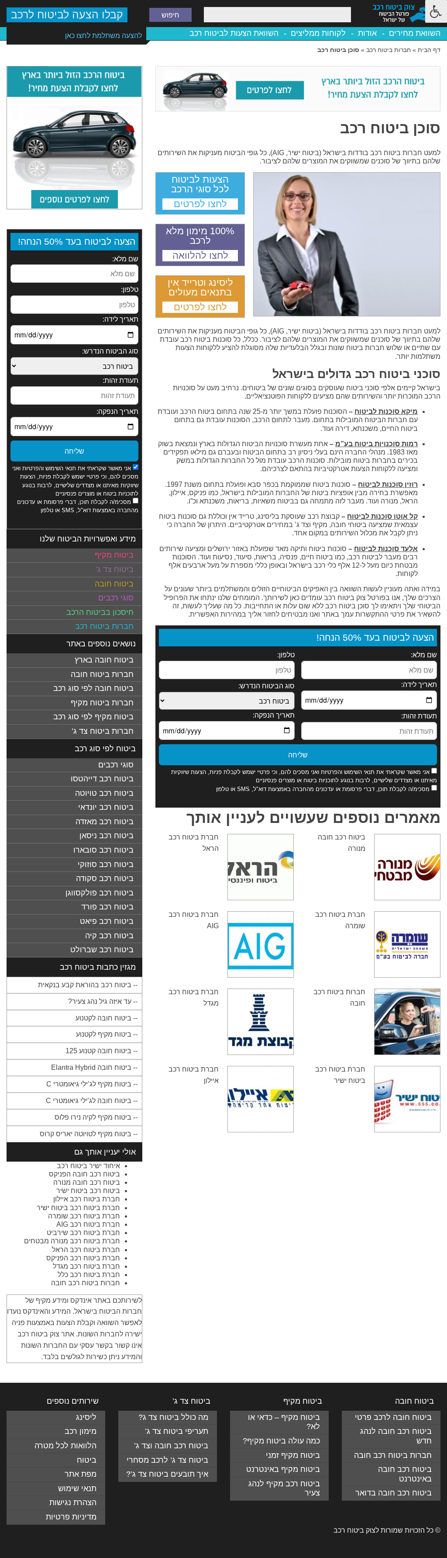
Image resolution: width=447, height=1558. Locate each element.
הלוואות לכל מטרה (65, 1445)
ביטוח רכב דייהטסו (102, 778)
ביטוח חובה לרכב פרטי (393, 1417)
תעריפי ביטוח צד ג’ (176, 1431)
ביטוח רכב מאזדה (105, 821)
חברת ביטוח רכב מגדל (86, 1266)
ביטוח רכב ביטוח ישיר (88, 1190)
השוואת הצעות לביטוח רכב (234, 33)
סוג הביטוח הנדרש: (266, 686)
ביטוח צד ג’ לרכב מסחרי (167, 1460)
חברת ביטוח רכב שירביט (83, 1232)
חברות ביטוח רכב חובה (85, 1283)
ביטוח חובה (114, 583)
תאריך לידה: (419, 684)
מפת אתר (80, 1474)
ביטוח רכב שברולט (102, 949)
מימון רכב (80, 1431)
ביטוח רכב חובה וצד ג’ (171, 1445)
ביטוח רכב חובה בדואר (393, 1493)
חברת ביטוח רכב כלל (89, 1274)
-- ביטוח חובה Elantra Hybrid (94, 1067)
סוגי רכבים (116, 597)
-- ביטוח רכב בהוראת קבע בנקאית (88, 985)
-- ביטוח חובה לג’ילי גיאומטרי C (92, 1100)
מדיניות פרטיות (71, 1517)
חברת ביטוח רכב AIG (88, 1224)
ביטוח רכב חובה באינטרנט (405, 1474)
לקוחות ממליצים (318, 33)
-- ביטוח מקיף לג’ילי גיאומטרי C (92, 1084)
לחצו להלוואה (200, 255)
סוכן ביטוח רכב (390, 128)
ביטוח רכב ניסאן (106, 835)
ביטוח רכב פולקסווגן (99, 892)
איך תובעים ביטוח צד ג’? (167, 1474)
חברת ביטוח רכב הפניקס (83, 1258)
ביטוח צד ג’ (115, 569)
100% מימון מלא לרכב (200, 236)
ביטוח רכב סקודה (105, 878)
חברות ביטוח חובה (102, 674)
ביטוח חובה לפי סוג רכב (93, 688)
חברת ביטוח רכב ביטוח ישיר (78, 1207)
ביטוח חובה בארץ (104, 660)
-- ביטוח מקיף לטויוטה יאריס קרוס (89, 1134)
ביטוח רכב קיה (109, 935)
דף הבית (429, 49)
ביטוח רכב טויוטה (104, 793)
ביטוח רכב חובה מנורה (86, 1182)
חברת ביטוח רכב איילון (86, 1199)
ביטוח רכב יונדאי (106, 807)
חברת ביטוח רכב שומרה (84, 1216)
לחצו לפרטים (200, 203)
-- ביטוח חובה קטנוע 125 (101, 1051)
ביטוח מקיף (114, 555)
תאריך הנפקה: (274, 715)
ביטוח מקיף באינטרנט (283, 1469)
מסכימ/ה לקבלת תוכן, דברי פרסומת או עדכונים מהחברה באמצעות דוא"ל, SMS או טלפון (323, 789)
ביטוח (86, 1460)
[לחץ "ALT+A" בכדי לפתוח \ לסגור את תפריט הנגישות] (436, 11)
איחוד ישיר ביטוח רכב (88, 1165)
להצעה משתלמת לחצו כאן (103, 35)
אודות (367, 33)
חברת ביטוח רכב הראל (86, 1249)
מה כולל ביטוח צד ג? (173, 1417)
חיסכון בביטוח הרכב (100, 612)
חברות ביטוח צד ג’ (103, 731)
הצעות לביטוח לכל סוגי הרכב (200, 184)
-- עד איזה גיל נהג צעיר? (103, 1001)
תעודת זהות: (419, 716)
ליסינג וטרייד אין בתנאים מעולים (200, 287)
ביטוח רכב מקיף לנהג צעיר (284, 1488)
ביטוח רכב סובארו (103, 850)
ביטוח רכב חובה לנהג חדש (396, 1436)
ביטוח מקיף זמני (293, 1455)
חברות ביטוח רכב (388, 49)
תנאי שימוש (77, 1488)
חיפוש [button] (170, 15)
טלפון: (286, 655)
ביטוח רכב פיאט (107, 921)
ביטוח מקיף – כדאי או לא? (284, 1422)
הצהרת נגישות (72, 1502)
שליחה (298, 755)
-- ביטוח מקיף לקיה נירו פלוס (96, 1117)
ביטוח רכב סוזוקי (106, 864)
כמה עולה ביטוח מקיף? (281, 1441)
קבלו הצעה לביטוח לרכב (67, 14)
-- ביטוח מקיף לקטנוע (107, 1034)
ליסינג (86, 1417)
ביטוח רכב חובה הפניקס (84, 1174)
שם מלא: (424, 655)
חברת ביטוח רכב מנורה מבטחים (72, 1241)
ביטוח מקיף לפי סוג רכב (93, 716)
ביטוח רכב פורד (107, 906)
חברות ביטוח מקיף (102, 702)
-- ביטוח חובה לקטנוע (107, 1018)
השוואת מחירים (414, 33)
